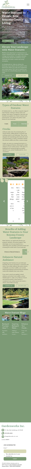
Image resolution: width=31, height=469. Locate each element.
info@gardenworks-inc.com (11, 436)
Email (5, 448)
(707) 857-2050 (8, 433)
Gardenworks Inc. (13, 426)
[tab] (6, 124)
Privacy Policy (5, 466)
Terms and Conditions (15, 466)
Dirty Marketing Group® (15, 464)
